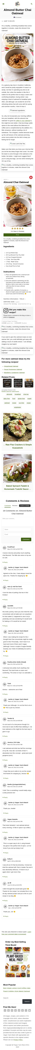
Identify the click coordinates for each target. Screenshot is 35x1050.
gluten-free (21, 398)
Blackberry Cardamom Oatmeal (14, 372)
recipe (14, 403)
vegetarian (17, 407)
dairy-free (7, 398)
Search (5, 998)
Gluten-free (8, 391)
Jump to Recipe (9, 21)
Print (17, 235)
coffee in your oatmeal (23, 121)
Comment (26, 539)
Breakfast (4, 391)
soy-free (21, 403)
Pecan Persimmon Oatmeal (13, 369)
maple (29, 398)
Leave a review (24, 505)
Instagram (12, 317)
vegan (29, 403)
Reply (6, 562)
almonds (9, 394)
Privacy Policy (18, 1040)
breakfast (18, 394)
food (13, 398)
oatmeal (7, 403)
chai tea (25, 394)
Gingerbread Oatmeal (11, 366)
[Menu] (3, 4)
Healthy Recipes (15, 391)
